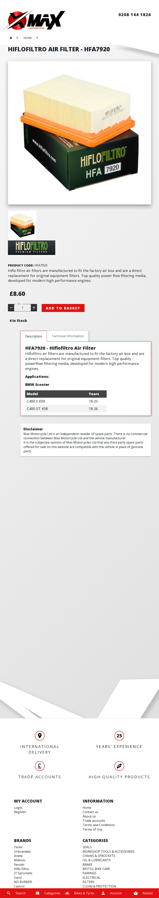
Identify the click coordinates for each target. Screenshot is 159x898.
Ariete (18, 856)
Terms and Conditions (99, 825)
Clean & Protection (99, 886)
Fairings (89, 873)
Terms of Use (92, 829)
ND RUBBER (23, 882)
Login (18, 807)
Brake (87, 864)
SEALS (87, 847)
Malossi (19, 860)
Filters (88, 882)
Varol (18, 877)
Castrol (19, 886)
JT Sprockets (23, 873)
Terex (18, 847)
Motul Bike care (96, 869)
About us (89, 816)
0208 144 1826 (134, 14)
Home (87, 807)
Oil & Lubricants (97, 860)
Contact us (90, 812)
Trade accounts (94, 821)
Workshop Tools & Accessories (109, 851)
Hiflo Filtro (21, 869)
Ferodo (19, 864)
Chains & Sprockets (99, 856)
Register (20, 812)
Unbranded (22, 851)
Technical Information (68, 336)
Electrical (91, 877)
